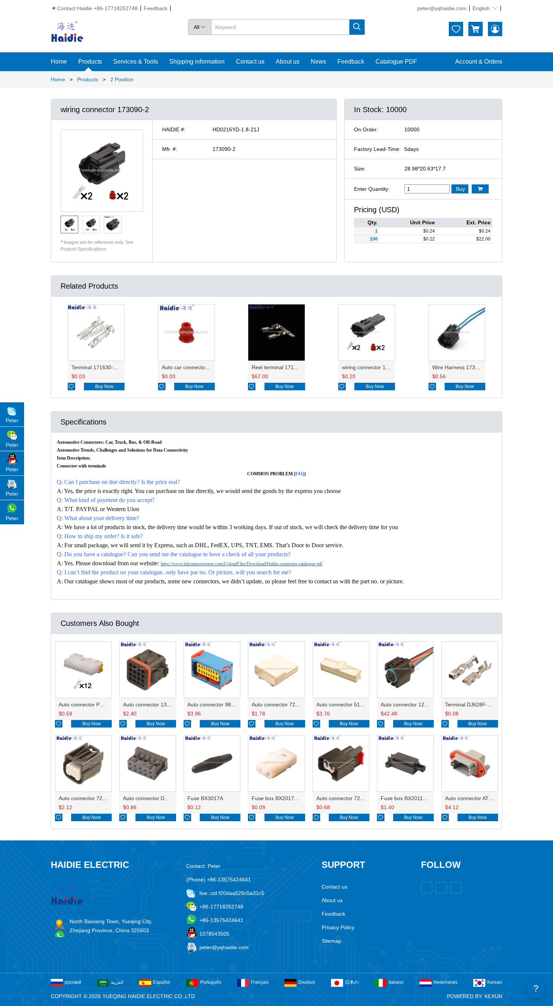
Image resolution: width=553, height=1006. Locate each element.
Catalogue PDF (396, 61)
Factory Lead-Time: (377, 149)
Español (161, 982)
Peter (12, 420)
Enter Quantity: (372, 189)
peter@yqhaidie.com (441, 8)
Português (210, 982)
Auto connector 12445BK (410, 705)
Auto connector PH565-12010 (94, 705)
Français (260, 982)
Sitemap (331, 941)
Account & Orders (478, 61)
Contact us (250, 61)
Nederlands (445, 982)
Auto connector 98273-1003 (220, 705)
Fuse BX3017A (205, 798)
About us (287, 61)
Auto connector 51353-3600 (349, 705)
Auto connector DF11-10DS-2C (160, 798)
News (318, 61)
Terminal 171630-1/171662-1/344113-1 (118, 367)
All (200, 27)
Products (90, 61)
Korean (494, 982)
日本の (352, 982)
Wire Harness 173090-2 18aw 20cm (475, 367)
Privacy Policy (338, 927)
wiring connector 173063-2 (374, 367)
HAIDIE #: (173, 129)
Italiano (396, 982)
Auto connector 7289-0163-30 (352, 798)
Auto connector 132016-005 (156, 705)
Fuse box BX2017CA (276, 798)
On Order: (366, 129)
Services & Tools (135, 61)
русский (73, 982)
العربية (117, 982)
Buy (460, 189)
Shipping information (197, 61)
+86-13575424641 (221, 920)
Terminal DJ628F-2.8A (471, 705)
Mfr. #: (169, 149)
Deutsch (306, 982)
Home (59, 61)
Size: (360, 169)
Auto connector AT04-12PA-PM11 (484, 798)
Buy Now (104, 386)
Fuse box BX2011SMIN (408, 798)
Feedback (155, 8)
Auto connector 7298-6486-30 (94, 798)
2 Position (122, 79)
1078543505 (214, 934)
